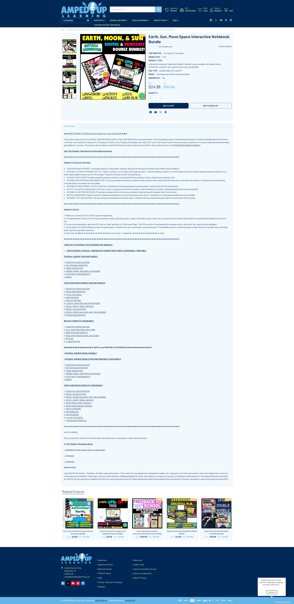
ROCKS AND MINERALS (76, 291)
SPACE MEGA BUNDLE (76, 315)
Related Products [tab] (73, 491)
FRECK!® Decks (160, 20)
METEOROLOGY (72, 412)
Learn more (272, 592)
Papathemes (129, 600)
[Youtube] (221, 20)
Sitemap (101, 587)
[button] (211, 106)
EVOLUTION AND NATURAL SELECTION (82, 335)
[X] (216, 20)
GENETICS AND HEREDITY (77, 332)
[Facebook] (211, 20)
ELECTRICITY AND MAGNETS (78, 274)
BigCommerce (101, 600)
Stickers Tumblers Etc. (142, 573)
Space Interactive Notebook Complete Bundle (216, 532)
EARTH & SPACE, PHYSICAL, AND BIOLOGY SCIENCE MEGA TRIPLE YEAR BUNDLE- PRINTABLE (106, 250)
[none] (113, 67)
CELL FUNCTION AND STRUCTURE (80, 330)
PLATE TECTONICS (74, 294)
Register (218, 10)
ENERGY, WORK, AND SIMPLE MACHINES (83, 271)
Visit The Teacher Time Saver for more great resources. (88, 151)
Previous (69, 36)
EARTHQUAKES (72, 297)
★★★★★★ (95, 133)
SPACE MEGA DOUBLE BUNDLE (186, 145)
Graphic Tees (138, 564)
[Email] (155, 112)
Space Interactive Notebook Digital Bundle (182, 532)
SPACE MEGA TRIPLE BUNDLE (79, 403)
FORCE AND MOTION (74, 268)
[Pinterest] (226, 20)
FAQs (175, 20)
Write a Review (225, 46)
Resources (99, 20)
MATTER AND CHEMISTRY (77, 265)
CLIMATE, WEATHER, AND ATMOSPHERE (83, 303)
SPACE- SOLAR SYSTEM (76, 309)
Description (69, 126)
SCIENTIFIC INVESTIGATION (78, 262)
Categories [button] (68, 20)
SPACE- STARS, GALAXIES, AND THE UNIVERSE (86, 312)
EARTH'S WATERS (73, 300)
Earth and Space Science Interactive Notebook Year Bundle (147, 532)
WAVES (69, 277)
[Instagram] (231, 20)
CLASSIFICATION (73, 341)
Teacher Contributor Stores (144, 569)
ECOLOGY (70, 338)
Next (69, 102)
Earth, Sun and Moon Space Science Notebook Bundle (78, 532)
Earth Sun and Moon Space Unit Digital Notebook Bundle (113, 532)
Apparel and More (118, 20)
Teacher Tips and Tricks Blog (107, 25)
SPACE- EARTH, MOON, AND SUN (79, 306)
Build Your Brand (140, 20)
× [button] (284, 576)
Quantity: (153, 93)
